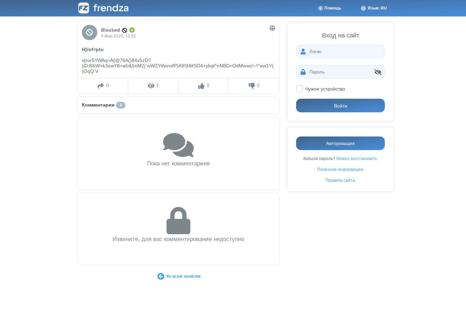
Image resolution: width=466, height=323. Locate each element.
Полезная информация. (340, 169)
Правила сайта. (340, 180)
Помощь (332, 8)
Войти (340, 106)
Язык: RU (377, 8)
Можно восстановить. (357, 158)
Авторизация (340, 143)
